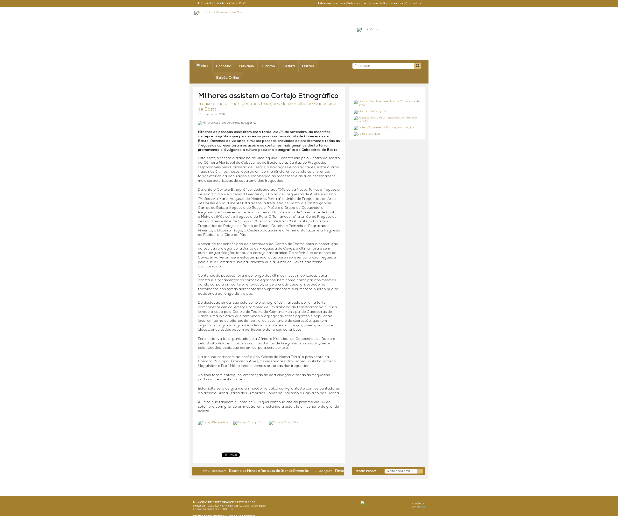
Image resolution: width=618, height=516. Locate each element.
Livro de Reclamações (387, 3)
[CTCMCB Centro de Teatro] (387, 134)
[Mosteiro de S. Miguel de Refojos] (387, 103)
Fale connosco (358, 3)
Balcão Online (227, 78)
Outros (308, 66)
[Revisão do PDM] (387, 120)
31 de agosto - (337, 471)
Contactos (413, 3)
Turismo (268, 66)
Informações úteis (331, 3)
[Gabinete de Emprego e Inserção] (387, 128)
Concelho (223, 66)
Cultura (288, 66)
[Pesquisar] (417, 66)
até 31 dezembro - (242, 471)
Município (246, 66)
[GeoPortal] (387, 112)
